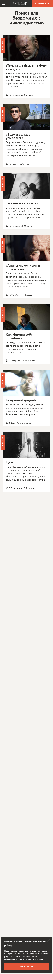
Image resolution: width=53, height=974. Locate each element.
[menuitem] (3, 3)
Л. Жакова (24, 163)
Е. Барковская (15, 488)
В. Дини (12, 422)
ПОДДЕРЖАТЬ (26, 966)
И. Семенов (14, 94)
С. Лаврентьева (16, 360)
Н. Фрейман (15, 294)
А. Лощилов (27, 94)
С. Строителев (24, 422)
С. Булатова (29, 488)
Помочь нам (42, 3)
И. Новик (13, 163)
